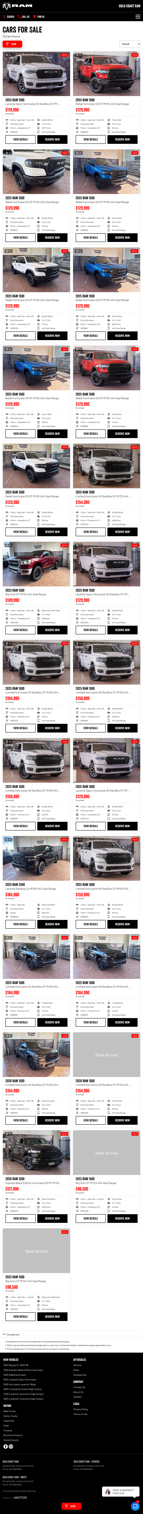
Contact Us (79, 1387)
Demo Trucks (10, 1415)
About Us (78, 1391)
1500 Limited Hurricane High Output (22, 1389)
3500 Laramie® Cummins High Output (23, 1398)
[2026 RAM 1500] (36, 1054)
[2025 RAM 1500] (36, 73)
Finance (7, 1430)
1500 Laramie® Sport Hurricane (19, 1379)
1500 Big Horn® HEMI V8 (15, 1365)
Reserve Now (52, 139)
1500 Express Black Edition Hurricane (23, 1369)
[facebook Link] (5, 1446)
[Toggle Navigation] (138, 16)
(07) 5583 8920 (86, 1469)
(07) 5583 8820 (15, 1469)
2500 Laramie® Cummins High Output (23, 1393)
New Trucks (9, 1411)
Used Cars (8, 1420)
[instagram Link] (11, 1446)
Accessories (79, 1374)
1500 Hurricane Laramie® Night (19, 1384)
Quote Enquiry (10, 1439)
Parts (76, 1369)
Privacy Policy (80, 1409)
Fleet (6, 1425)
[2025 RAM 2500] (36, 858)
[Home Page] (17, 6)
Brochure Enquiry (12, 1435)
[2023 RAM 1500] (36, 564)
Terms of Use (80, 1414)
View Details (20, 139)
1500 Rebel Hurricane (14, 1374)
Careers (77, 1396)
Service (77, 1365)
